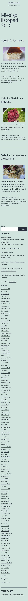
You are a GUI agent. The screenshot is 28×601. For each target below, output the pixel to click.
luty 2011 (3, 464)
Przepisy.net (14, 3)
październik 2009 (6, 503)
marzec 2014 (5, 375)
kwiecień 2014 (5, 373)
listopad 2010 (5, 471)
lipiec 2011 (4, 454)
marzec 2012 (5, 434)
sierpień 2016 (5, 316)
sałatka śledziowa (18, 139)
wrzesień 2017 (5, 298)
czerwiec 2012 (5, 427)
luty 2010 (4, 493)
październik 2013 (6, 387)
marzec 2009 (5, 521)
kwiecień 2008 (5, 548)
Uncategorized (21, 78)
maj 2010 (4, 486)
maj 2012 (4, 429)
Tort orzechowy (6, 237)
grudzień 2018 (5, 289)
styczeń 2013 (5, 410)
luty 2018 (4, 291)
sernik (5, 80)
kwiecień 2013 (5, 402)
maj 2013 (4, 400)
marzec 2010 (5, 491)
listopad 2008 (5, 531)
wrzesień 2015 (5, 335)
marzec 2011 (5, 461)
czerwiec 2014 (5, 368)
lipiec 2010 (4, 481)
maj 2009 (4, 516)
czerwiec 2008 (5, 543)
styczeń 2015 (5, 350)
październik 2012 (6, 417)
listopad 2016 (5, 311)
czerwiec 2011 (5, 456)
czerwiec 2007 (5, 572)
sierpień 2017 (5, 301)
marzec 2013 (5, 405)
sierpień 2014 (5, 363)
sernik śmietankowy (13, 80)
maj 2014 (4, 370)
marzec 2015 (5, 345)
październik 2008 (6, 533)
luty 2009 (4, 523)
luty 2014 (4, 377)
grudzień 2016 (5, 308)
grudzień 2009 (5, 498)
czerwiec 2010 (5, 484)
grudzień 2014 (5, 353)
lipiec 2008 (4, 540)
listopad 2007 (5, 560)
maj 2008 (4, 545)
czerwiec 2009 (5, 513)
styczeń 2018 (5, 294)
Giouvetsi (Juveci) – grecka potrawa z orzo (12, 245)
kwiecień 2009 (5, 518)
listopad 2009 (5, 501)
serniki (10, 82)
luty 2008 (4, 553)
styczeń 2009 (5, 526)
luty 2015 (4, 348)
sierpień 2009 (5, 508)
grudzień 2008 (5, 528)
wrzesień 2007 (5, 565)
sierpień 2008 (5, 538)
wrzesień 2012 (5, 419)
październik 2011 (6, 447)
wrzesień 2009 (5, 506)
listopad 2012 (5, 414)
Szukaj (3, 226)
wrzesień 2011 (5, 449)
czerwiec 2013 (5, 397)
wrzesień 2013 (5, 390)
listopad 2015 (5, 331)
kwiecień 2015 (5, 343)
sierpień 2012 (5, 422)
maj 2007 (4, 575)
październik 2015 (6, 333)
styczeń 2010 (5, 496)
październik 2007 (6, 563)
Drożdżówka (5, 242)
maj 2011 (3, 459)
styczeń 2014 (5, 380)
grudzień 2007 (5, 558)
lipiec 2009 (4, 511)
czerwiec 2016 (5, 321)
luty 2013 (4, 407)
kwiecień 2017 (5, 303)
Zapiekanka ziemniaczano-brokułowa (12, 239)
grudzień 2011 (5, 442)
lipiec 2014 (4, 365)
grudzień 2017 (5, 296)
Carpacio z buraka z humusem (10, 248)
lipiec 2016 (4, 318)
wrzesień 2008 (5, 535)
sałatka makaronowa (9, 201)
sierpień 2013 (5, 392)
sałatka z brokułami (21, 201)
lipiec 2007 (4, 570)
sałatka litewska (8, 139)
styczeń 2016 (5, 328)
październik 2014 (6, 358)
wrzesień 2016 (5, 313)
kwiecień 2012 (5, 432)
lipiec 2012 (4, 424)
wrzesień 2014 (5, 360)
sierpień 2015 (5, 338)
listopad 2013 (5, 385)
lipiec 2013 (4, 395)
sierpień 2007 (5, 568)
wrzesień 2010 (5, 476)
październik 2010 (6, 474)
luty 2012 (4, 437)
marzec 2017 (5, 306)
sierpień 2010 (5, 479)
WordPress (19, 594)
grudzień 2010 (5, 469)
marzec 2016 (5, 323)
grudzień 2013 (5, 382)
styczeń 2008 (5, 555)
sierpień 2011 (5, 452)
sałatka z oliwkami (6, 203)
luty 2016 (4, 326)
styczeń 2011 (5, 466)
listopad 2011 (5, 444)
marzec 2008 (5, 550)
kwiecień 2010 (5, 489)
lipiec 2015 (4, 340)
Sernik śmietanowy (12, 40)
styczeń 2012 (5, 439)
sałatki (25, 139)
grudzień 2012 (5, 412)
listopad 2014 (5, 355)
